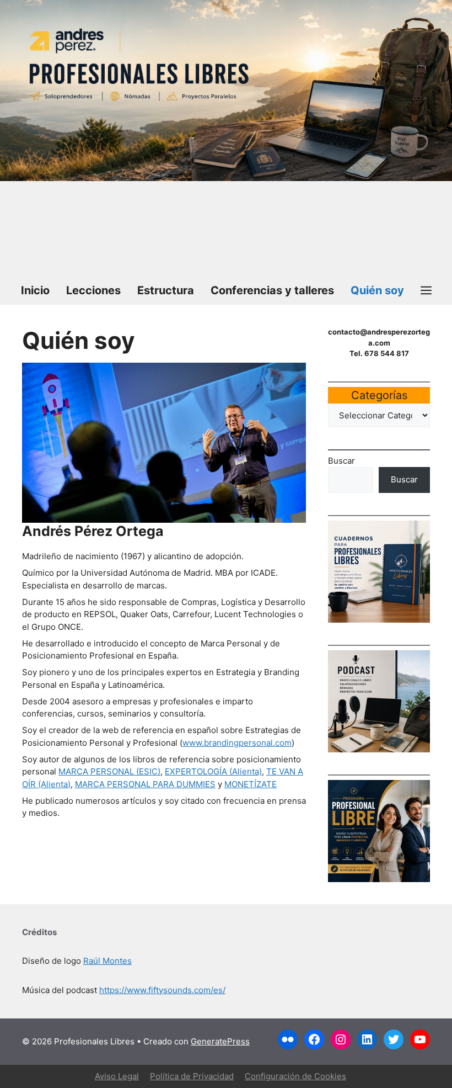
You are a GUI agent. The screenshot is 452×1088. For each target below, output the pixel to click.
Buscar (341, 460)
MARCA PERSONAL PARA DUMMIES (145, 784)
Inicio (35, 290)
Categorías (379, 395)
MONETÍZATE (250, 784)
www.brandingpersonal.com (237, 742)
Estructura (165, 290)
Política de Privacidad (192, 1076)
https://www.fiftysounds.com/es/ (162, 990)
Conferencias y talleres (272, 290)
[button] (426, 290)
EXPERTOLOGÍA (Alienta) (213, 771)
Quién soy (377, 290)
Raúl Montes (107, 961)
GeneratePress (220, 1041)
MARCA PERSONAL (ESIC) (109, 771)
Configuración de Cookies (295, 1076)
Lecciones (93, 290)
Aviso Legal (117, 1076)
